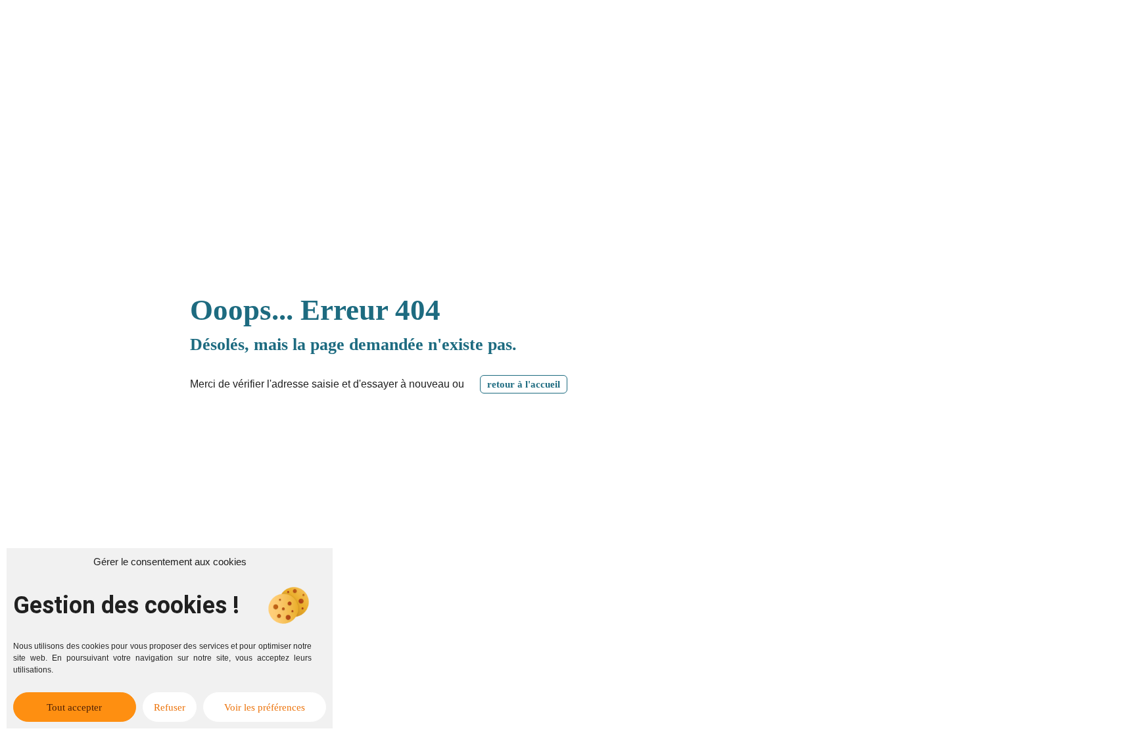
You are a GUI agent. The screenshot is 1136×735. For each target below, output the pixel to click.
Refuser (169, 707)
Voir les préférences (264, 707)
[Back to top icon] (1073, 708)
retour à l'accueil (523, 384)
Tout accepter (74, 707)
